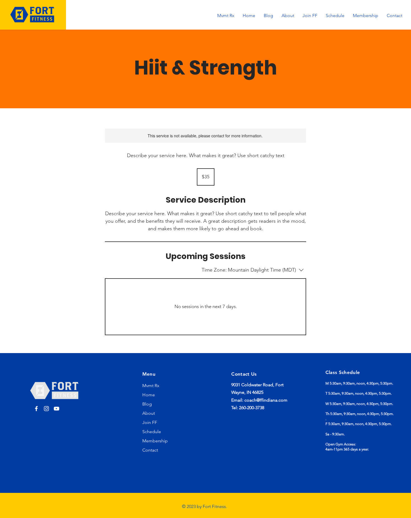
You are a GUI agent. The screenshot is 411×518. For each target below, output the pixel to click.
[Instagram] (46, 408)
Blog (147, 404)
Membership (155, 440)
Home (148, 394)
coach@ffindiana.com (265, 400)
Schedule (151, 431)
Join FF (149, 422)
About (148, 413)
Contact (150, 450)
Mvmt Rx (150, 385)
